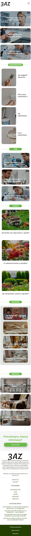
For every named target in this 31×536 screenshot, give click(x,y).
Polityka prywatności (15, 527)
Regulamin (15, 533)
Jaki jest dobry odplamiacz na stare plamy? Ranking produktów (14, 52)
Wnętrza (15, 374)
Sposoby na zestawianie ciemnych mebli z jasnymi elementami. (15, 418)
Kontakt (15, 482)
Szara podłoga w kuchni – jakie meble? (14, 385)
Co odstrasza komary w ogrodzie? (15, 263)
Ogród (15, 206)
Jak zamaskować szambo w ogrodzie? (15, 294)
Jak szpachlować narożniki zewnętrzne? (22, 115)
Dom (15, 149)
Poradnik (15, 302)
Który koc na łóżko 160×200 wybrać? (16, 359)
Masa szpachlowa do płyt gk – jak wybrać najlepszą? (15, 180)
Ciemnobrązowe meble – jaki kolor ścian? (15, 402)
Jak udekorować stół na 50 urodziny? (16, 345)
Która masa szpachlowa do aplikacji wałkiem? (23, 96)
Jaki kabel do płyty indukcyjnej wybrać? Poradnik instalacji (14, 36)
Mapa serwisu (15, 530)
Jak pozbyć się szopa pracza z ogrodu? (15, 233)
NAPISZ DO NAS (15, 444)
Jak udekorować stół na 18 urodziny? (16, 317)
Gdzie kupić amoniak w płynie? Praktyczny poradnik (14, 19)
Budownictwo (15, 65)
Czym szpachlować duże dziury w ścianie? (22, 134)
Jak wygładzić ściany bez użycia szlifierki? (23, 76)
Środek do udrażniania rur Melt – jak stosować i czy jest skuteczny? (15, 164)
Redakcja (15, 479)
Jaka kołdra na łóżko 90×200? (17, 332)
